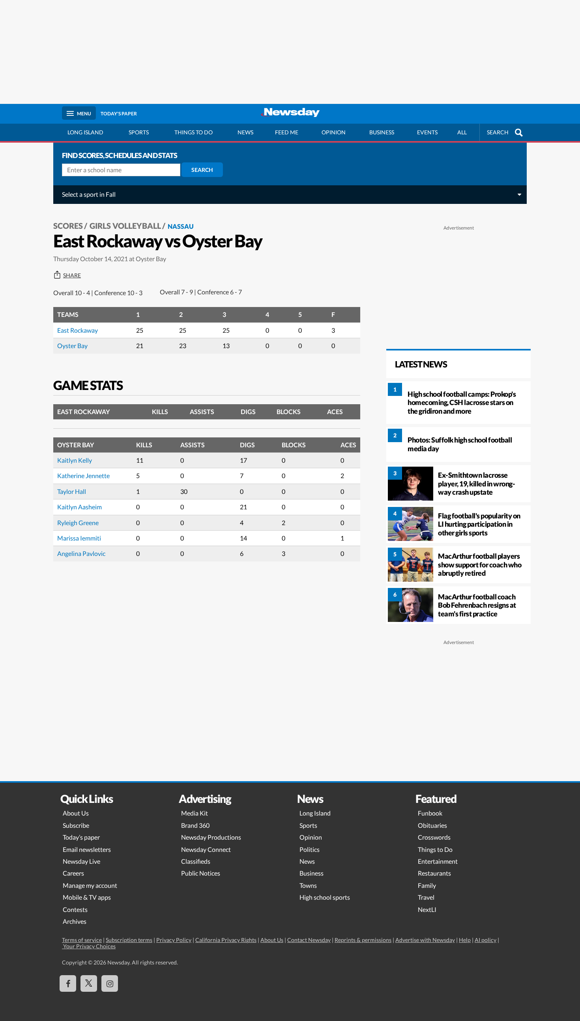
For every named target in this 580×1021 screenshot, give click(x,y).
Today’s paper (81, 837)
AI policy (485, 939)
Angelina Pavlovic (81, 553)
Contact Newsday (309, 939)
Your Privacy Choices (89, 946)
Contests (75, 909)
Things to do (193, 132)
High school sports (324, 897)
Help (465, 939)
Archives (74, 921)
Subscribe (76, 825)
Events (427, 132)
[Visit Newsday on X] (88, 983)
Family (427, 885)
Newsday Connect (206, 849)
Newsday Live (81, 861)
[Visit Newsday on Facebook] (68, 983)
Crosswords (434, 837)
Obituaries (432, 825)
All (462, 132)
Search (202, 169)
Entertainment (438, 861)
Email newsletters (87, 849)
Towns (308, 885)
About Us (76, 813)
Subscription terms (129, 939)
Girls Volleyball (125, 225)
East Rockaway (77, 330)
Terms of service (82, 939)
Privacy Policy (173, 939)
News (245, 132)
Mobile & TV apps (87, 897)
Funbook (430, 813)
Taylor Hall (71, 491)
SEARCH (498, 132)
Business (381, 132)
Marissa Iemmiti (79, 538)
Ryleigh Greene (78, 522)
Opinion (334, 132)
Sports (139, 132)
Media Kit (194, 813)
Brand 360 (195, 825)
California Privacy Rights (225, 939)
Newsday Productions (211, 837)
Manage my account (90, 885)
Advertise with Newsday (425, 939)
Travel (426, 897)
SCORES (68, 225)
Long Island (85, 132)
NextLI (427, 909)
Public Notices (200, 873)
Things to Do (435, 849)
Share (72, 275)
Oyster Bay (72, 345)
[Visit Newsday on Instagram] (109, 983)
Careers (73, 873)
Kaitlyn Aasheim (79, 506)
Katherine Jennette (83, 475)
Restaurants (434, 873)
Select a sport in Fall (89, 194)
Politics (309, 849)
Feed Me (286, 132)
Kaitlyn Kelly (74, 460)
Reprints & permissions (363, 939)
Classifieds (195, 861)
